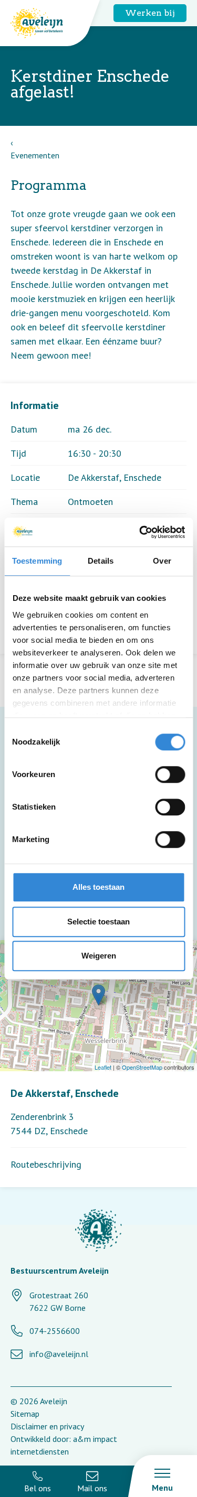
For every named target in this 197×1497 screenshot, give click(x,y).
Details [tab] (100, 560)
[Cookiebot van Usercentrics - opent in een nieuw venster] (140, 532)
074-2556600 (54, 1331)
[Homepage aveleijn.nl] (98, 1232)
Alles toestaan (98, 886)
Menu (162, 1487)
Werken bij (150, 13)
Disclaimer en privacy (47, 1426)
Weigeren (98, 955)
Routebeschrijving (46, 1164)
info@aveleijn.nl (58, 1354)
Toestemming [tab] (37, 560)
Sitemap (25, 1413)
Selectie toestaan (98, 921)
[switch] (170, 774)
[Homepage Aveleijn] (45, 23)
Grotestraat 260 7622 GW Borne (58, 1301)
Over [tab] (162, 560)
